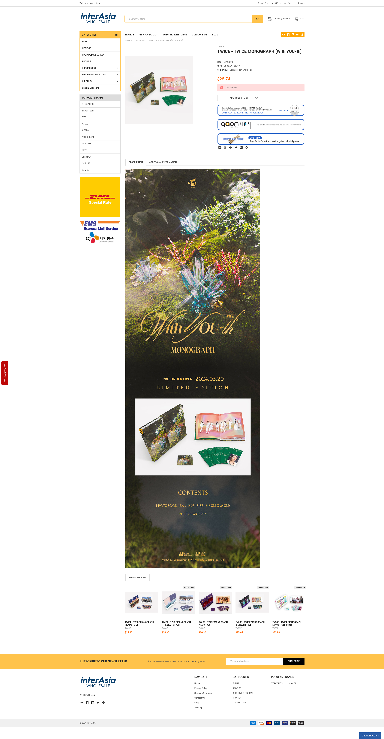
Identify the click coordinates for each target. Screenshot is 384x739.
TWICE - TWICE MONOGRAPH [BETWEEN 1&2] (250, 623)
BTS (84, 117)
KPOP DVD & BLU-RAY (93, 55)
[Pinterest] (246, 147)
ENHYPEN (86, 157)
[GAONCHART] (260, 124)
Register (302, 3)
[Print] (230, 147)
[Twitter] (236, 147)
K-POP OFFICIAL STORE (94, 74)
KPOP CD (86, 48)
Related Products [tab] (137, 577)
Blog (215, 34)
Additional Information (163, 162)
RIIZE (84, 150)
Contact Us (199, 34)
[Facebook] (219, 147)
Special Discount (90, 88)
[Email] (225, 147)
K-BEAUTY (87, 81)
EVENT (85, 41)
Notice (129, 34)
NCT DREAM (88, 137)
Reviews (4, 373)
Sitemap (198, 707)
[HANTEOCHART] (260, 110)
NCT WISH (87, 143)
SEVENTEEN (88, 110)
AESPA (85, 130)
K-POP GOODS (89, 68)
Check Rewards (370, 735)
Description (136, 162)
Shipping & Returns (174, 34)
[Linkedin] (241, 147)
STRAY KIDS (88, 104)
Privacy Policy (148, 34)
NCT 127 (86, 163)
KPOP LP (86, 61)
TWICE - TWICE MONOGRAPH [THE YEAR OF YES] (176, 623)
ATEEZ (85, 124)
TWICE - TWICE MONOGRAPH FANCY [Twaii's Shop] (287, 623)
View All (86, 170)
